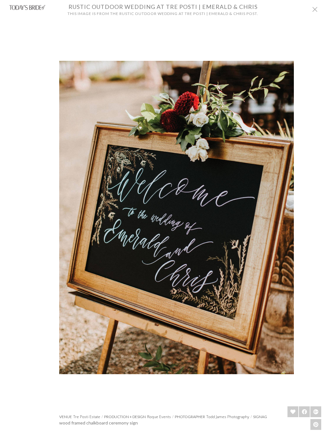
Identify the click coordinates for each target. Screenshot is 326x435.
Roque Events (159, 416)
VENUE (65, 417)
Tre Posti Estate (86, 416)
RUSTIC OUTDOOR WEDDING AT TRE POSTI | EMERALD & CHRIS (163, 6)
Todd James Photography (227, 416)
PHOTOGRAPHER (190, 417)
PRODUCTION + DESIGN (125, 417)
